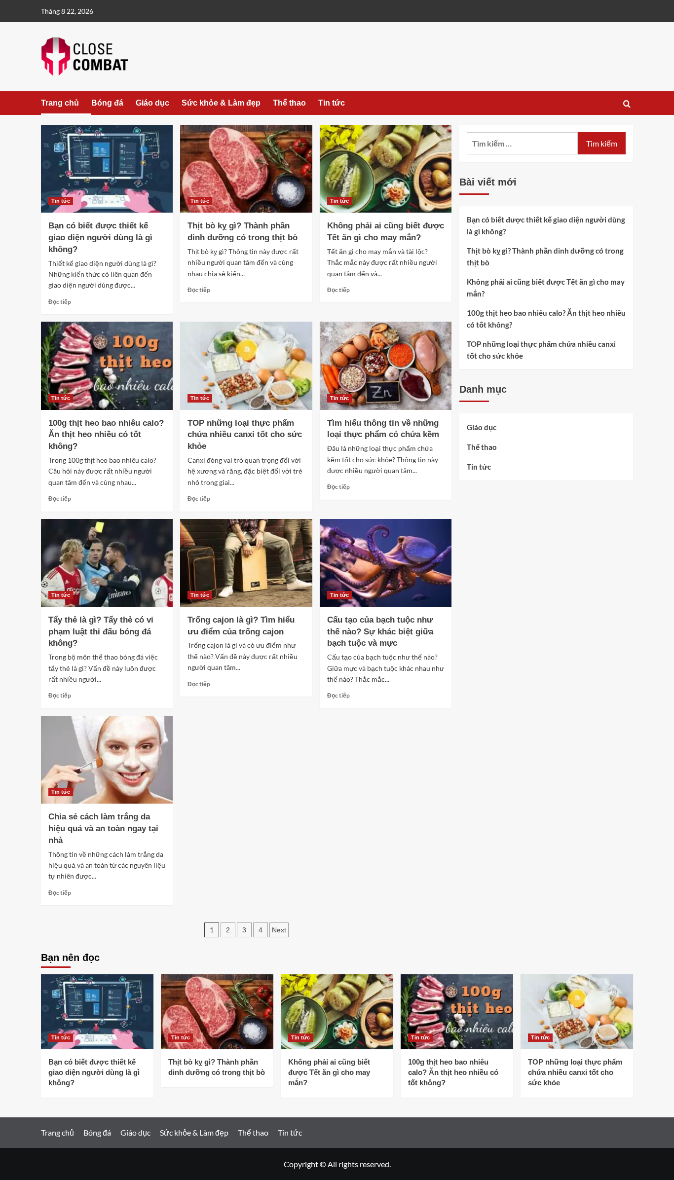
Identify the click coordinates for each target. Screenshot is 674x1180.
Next (279, 930)
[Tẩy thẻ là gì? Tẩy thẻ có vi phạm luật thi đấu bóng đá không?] (107, 563)
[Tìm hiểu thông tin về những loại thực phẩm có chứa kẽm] (385, 365)
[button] (627, 103)
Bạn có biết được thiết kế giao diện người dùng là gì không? (100, 237)
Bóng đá (107, 103)
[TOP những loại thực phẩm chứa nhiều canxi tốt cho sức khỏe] (246, 365)
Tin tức (331, 103)
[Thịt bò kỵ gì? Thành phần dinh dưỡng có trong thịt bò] (246, 169)
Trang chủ (60, 103)
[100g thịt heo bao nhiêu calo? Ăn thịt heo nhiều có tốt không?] (107, 365)
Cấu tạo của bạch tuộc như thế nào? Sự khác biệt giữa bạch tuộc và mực (380, 631)
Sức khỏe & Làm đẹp (221, 103)
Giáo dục (152, 103)
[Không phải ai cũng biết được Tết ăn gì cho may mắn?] (385, 169)
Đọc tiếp (59, 301)
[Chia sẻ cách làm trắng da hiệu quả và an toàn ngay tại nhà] (107, 760)
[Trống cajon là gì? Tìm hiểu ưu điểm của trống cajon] (246, 563)
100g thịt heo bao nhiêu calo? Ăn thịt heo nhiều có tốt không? (106, 434)
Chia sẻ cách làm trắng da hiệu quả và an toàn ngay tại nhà (103, 828)
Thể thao (289, 103)
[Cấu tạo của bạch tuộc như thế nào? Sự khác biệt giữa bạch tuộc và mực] (385, 563)
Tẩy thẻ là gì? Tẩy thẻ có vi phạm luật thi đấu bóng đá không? (100, 631)
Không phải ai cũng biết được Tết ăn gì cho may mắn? (546, 287)
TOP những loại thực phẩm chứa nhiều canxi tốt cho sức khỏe (244, 434)
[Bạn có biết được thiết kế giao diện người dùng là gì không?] (107, 169)
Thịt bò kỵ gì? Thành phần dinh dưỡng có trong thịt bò (545, 256)
